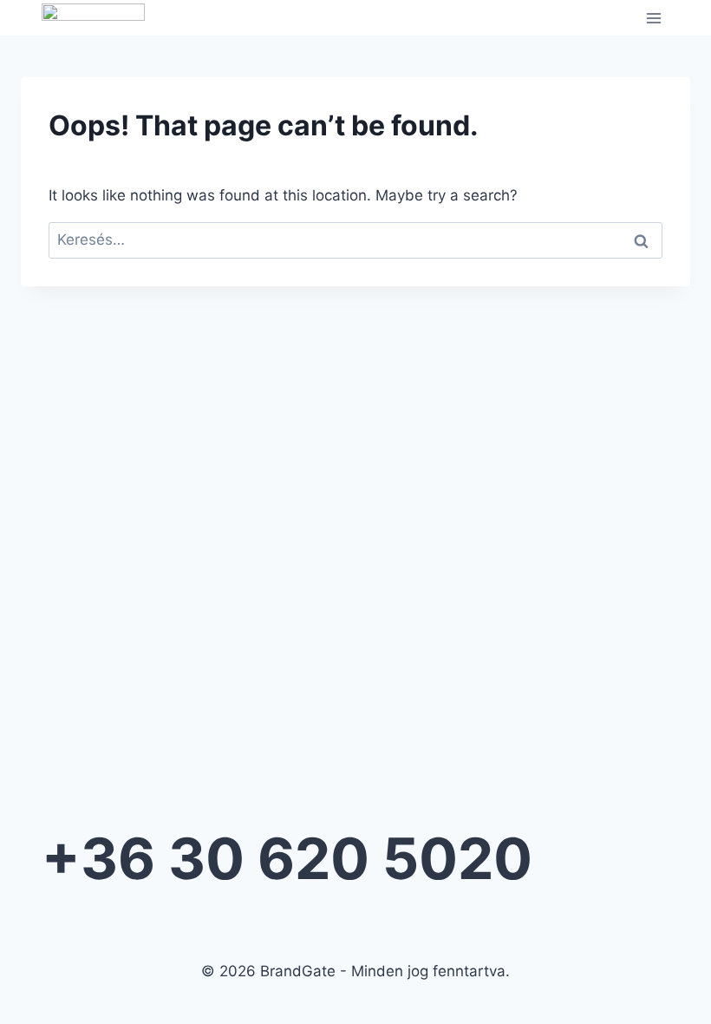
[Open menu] (653, 17)
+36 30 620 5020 (287, 858)
